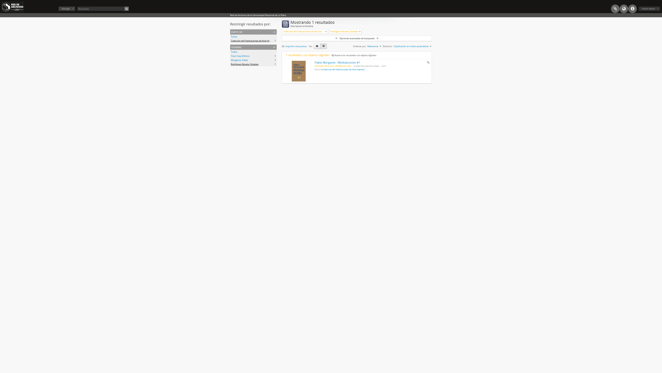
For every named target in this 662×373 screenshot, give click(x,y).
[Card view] (317, 46)
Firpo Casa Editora (240, 56)
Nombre (236, 47)
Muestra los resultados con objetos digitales (355, 55)
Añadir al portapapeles (428, 62)
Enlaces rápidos (632, 8)
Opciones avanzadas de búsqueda (357, 38)
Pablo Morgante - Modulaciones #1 (337, 62)
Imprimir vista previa (296, 46)
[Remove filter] (326, 31)
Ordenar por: (359, 46)
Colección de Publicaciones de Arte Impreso (253, 40)
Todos (234, 36)
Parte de (236, 31)
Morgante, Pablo (239, 60)
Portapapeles (615, 8)
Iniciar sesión (648, 8)
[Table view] (323, 46)
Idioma (624, 8)
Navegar (66, 8)
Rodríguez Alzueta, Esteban (245, 64)
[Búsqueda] (126, 9)
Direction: (388, 46)
